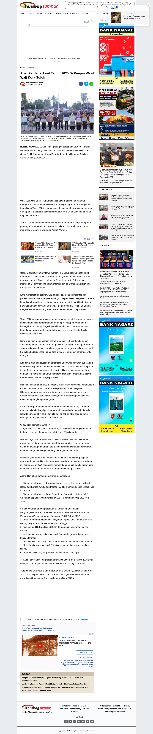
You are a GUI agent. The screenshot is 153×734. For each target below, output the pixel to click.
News (30, 14)
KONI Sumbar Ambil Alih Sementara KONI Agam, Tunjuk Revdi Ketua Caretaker (122, 237)
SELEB (95, 14)
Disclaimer (64, 709)
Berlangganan (105, 706)
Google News (83, 619)
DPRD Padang (106, 14)
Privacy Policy (75, 709)
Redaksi (76, 706)
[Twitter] (70, 721)
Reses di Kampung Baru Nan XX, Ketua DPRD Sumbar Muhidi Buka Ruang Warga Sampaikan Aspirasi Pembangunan (122, 227)
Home (22, 14)
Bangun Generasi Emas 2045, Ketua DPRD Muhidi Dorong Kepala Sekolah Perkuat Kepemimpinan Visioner (114, 304)
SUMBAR (39, 14)
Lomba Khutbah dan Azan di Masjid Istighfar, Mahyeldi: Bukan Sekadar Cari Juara (55, 684)
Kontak (83, 706)
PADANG (48, 14)
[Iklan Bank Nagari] (116, 375)
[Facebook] (66, 721)
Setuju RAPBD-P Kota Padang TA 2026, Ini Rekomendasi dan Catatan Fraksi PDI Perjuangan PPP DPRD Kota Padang (115, 290)
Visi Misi (85, 709)
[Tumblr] (87, 721)
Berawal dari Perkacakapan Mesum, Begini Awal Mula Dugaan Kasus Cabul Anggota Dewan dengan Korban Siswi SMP (77, 663)
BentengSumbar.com (76, 731)
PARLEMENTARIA (71, 14)
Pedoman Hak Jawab (118, 709)
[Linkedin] (83, 721)
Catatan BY (66, 706)
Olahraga (85, 14)
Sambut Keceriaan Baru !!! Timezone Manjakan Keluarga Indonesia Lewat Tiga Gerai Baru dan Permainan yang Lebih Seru (116, 275)
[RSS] (92, 721)
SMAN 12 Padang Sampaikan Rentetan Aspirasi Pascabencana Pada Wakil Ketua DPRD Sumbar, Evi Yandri (121, 197)
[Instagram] (79, 721)
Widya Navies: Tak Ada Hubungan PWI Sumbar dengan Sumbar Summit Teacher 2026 (122, 217)
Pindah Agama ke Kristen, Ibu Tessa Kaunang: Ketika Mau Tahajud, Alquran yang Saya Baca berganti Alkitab (116, 312)
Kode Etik (116, 706)
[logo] (37, 709)
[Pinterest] (74, 721)
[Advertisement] (57, 181)
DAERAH (58, 14)
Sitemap (74, 711)
